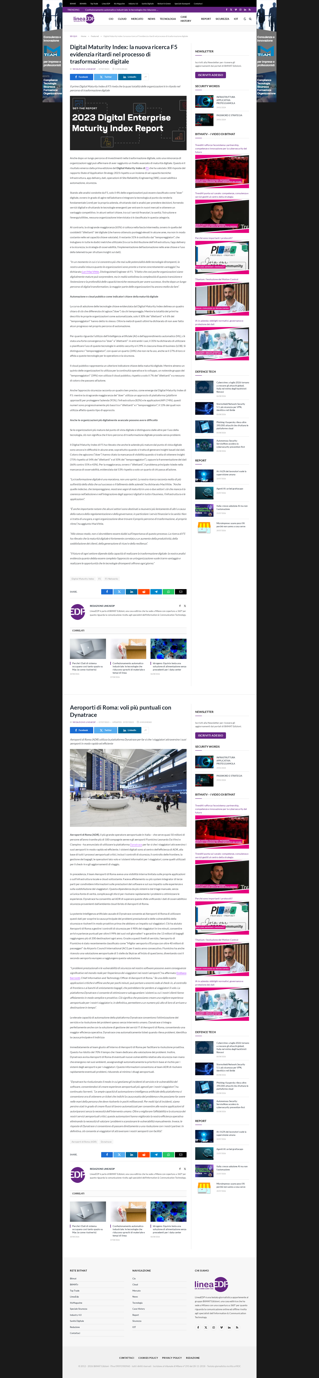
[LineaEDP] (84, 18)
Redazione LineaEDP (84, 69)
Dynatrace (136, 844)
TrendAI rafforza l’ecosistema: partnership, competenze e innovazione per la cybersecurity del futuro (221, 148)
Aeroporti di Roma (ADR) (84, 1141)
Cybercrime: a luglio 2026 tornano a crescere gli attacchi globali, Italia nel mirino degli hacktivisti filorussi (232, 387)
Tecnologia (168, 18)
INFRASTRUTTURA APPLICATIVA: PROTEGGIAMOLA (225, 100)
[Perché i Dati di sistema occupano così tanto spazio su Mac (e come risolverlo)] (88, 649)
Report (206, 18)
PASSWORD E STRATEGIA (229, 115)
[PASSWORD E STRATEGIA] (204, 119)
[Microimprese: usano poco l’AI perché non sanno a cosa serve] (204, 527)
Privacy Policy (172, 1358)
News (151, 18)
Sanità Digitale (148, 3)
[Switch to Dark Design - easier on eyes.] (245, 18)
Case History (186, 18)
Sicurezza (222, 18)
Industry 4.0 (76, 1315)
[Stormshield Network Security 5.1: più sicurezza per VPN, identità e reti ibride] (204, 408)
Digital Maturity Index (83, 578)
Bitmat (73, 1278)
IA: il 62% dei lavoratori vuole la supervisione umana (231, 473)
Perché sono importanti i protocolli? (214, 238)
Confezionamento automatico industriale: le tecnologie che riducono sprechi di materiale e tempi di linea (122, 9)
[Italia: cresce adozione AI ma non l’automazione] (204, 510)
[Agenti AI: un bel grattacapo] (204, 493)
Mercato (137, 18)
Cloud (122, 18)
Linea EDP (106, 3)
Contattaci (198, 3)
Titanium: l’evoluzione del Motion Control (216, 279)
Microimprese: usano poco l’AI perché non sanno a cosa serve (230, 525)
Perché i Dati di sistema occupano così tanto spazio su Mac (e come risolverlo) (87, 666)
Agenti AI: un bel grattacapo (229, 488)
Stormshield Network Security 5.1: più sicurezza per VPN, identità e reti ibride (230, 407)
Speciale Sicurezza (78, 1308)
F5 (147, 168)
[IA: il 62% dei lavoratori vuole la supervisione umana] (204, 475)
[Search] (250, 19)
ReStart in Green (164, 3)
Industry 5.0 (133, 3)
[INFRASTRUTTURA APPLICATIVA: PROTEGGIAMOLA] (204, 101)
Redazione (75, 1327)
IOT (236, 18)
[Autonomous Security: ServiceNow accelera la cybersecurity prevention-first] (204, 445)
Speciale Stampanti (182, 3)
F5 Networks (111, 578)
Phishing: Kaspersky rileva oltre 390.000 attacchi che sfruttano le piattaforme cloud (232, 425)
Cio (111, 18)
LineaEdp (74, 1296)
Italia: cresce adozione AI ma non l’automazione (232, 507)
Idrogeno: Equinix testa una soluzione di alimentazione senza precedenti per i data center (169, 666)
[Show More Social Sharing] (145, 77)
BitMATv (83, 3)
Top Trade (94, 3)
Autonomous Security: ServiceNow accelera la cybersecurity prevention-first (230, 443)
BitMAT (73, 3)
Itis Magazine (119, 3)
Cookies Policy (148, 1358)
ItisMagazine (76, 1302)
